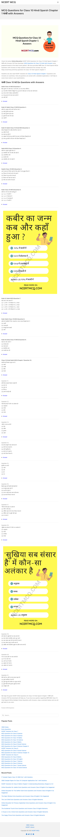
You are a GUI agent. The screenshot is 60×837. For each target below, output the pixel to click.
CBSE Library (30, 825)
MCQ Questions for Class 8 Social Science (13, 744)
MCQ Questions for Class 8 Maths (11, 757)
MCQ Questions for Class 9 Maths (11, 742)
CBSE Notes (5, 727)
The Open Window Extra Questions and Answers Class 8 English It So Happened (25, 796)
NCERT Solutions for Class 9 (9, 755)
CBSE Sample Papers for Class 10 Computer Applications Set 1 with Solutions (24, 780)
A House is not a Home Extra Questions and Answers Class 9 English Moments (24, 812)
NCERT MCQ (35, 830)
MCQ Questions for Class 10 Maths (11, 738)
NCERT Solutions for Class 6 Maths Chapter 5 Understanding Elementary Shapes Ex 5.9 (27, 784)
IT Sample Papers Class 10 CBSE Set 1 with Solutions (17, 777)
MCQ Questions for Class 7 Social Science (13, 765)
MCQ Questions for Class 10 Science (12, 740)
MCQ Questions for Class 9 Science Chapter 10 (15, 752)
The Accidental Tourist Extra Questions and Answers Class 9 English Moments (24, 808)
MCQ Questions (10, 707)
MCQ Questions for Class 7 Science (11, 761)
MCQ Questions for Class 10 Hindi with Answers (38, 63)
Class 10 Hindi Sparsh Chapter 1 (37, 73)
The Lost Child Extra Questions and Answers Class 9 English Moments (22, 799)
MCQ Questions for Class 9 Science (11, 735)
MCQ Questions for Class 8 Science (11, 733)
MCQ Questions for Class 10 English (12, 759)
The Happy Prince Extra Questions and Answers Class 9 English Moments (23, 815)
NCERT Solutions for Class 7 (9, 731)
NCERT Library (30, 827)
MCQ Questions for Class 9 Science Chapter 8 (15, 746)
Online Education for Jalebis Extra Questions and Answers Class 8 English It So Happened (27, 787)
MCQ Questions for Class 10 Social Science (14, 767)
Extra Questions (6, 729)
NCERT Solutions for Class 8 (9, 748)
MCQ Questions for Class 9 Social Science (13, 750)
